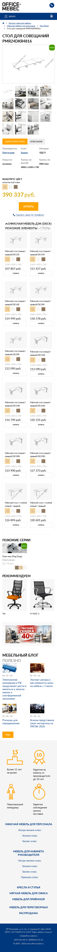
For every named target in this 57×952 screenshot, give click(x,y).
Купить (28, 206)
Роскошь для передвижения (10, 721)
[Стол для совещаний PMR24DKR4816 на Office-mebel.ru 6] (20, 103)
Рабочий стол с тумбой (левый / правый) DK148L (16, 506)
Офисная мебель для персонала (28, 824)
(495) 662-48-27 (21, 939)
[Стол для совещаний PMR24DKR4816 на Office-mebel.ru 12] (45, 116)
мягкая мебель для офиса (29, 893)
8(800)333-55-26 (36, 939)
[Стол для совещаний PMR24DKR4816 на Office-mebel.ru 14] (20, 129)
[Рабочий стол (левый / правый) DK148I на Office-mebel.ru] (16, 390)
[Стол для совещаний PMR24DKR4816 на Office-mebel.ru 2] (20, 91)
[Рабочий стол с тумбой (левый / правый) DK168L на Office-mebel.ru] (41, 491)
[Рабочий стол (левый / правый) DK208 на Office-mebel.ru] (16, 339)
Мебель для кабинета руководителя (28, 853)
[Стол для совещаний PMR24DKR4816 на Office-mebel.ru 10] (20, 116)
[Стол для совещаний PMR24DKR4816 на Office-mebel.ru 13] (7, 129)
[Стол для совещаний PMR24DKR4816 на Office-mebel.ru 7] (33, 103)
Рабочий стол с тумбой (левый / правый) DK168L (41, 506)
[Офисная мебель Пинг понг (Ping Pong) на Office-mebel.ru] (14, 547)
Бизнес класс (29, 841)
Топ (4, 613)
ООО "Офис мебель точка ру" (39, 932)
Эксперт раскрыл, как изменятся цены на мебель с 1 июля (41, 683)
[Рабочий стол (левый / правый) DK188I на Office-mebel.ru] (16, 441)
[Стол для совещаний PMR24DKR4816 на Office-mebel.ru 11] (33, 116)
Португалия (8, 152)
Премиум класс (29, 877)
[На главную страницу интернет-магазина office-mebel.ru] (11, 6)
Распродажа (28, 913)
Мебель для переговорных (28, 907)
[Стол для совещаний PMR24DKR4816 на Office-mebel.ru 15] (33, 129)
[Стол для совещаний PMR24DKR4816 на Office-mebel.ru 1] (7, 91)
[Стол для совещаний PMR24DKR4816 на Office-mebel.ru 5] (7, 103)
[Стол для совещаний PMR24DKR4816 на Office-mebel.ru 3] (33, 91)
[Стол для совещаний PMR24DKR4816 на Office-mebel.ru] (28, 64)
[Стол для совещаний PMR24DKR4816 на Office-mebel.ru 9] (7, 116)
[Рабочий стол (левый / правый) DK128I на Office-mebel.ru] (41, 339)
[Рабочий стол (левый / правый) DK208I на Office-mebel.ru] (41, 441)
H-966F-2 (34, 613)
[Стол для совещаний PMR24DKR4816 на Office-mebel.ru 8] (45, 103)
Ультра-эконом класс (29, 830)
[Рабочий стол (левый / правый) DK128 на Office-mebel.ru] (16, 239)
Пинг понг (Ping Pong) (12, 556)
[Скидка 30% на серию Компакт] (28, 633)
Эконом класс (29, 835)
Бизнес (24, 152)
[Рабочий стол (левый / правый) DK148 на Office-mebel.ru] (41, 239)
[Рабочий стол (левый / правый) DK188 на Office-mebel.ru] (41, 289)
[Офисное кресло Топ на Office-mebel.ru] (15, 594)
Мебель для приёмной (28, 899)
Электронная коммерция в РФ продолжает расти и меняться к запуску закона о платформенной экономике (14, 689)
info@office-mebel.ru (28, 935)
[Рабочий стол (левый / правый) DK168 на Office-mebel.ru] (16, 289)
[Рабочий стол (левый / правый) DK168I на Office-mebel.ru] (41, 390)
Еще (8, 734)
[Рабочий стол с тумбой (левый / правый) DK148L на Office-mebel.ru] (16, 491)
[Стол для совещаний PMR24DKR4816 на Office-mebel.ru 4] (45, 91)
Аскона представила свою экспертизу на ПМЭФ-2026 (42, 723)
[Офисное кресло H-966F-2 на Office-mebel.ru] (42, 594)
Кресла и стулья (28, 887)
